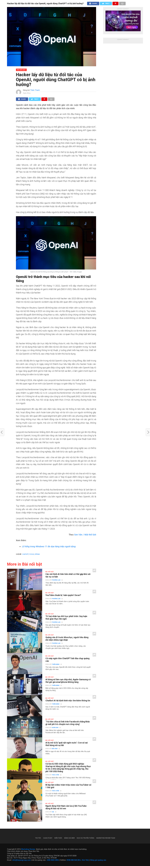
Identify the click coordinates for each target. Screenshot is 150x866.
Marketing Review (28, 849)
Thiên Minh (55, 664)
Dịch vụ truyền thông (85, 838)
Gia (53, 812)
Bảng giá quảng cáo (98, 860)
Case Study (47, 838)
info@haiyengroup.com (21, 860)
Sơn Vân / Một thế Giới (85, 534)
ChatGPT (25, 554)
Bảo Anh (55, 748)
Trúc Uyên (55, 775)
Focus (31, 554)
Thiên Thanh (35, 90)
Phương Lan (56, 580)
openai (37, 554)
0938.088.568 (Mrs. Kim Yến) (78, 860)
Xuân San (55, 727)
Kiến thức (58, 838)
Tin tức (38, 838)
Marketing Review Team (105, 838)
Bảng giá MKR (69, 838)
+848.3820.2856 (53, 860)
